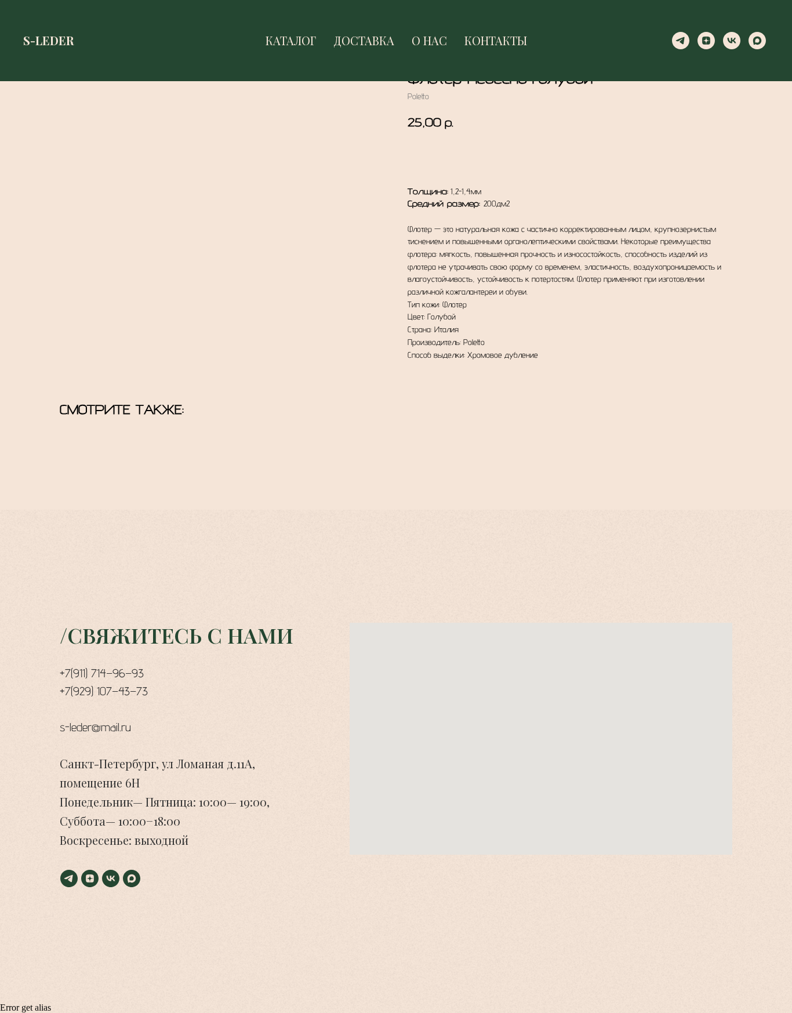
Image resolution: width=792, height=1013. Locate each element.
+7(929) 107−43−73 (104, 691)
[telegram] (680, 40)
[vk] (731, 40)
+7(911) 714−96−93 (102, 673)
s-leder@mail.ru (95, 727)
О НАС (429, 40)
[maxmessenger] (757, 40)
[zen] (706, 40)
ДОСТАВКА (363, 40)
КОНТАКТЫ (495, 40)
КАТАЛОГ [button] (291, 40)
